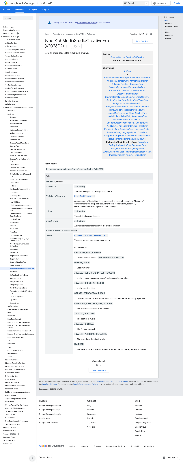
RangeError (109, 135)
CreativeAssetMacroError (121, 87)
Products (56, 34)
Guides (6, 9)
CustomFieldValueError (137, 100)
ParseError (143, 126)
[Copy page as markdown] (75, 46)
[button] (17, 36)
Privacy (50, 457)
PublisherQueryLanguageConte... (135, 129)
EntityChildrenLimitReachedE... (127, 103)
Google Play (140, 431)
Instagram (91, 414)
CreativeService (118, 57)
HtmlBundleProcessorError (122, 110)
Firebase (138, 414)
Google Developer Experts (50, 414)
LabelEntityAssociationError (134, 116)
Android (138, 405)
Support (45, 9)
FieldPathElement (83, 196)
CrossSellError (142, 97)
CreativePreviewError (119, 90)
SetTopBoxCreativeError (120, 145)
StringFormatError (119, 148)
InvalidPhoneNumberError (135, 113)
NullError (123, 126)
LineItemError (141, 122)
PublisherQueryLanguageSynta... (122, 132)
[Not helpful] (151, 34)
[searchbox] (18, 18)
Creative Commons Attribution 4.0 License (112, 381)
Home (47, 34)
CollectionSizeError (121, 84)
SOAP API (46, 3)
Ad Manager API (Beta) (87, 23)
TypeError (129, 155)
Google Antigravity (143, 423)
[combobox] (136, 3)
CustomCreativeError (116, 100)
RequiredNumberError (118, 139)
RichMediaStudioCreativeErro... (91, 235)
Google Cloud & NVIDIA (48, 423)
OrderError (132, 126)
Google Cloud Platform (115, 446)
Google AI (135, 446)
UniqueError (140, 155)
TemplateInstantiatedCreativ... (138, 151)
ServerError (143, 142)
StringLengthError (136, 148)
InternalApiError (115, 113)
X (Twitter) (91, 423)
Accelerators (44, 418)
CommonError (136, 84)
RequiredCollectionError (126, 135)
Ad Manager (27, 3)
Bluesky (90, 410)
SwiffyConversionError (113, 151)
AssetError (145, 77)
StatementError (139, 145)
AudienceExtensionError (118, 81)
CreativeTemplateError (127, 93)
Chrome (138, 410)
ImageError (140, 110)
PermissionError (111, 129)
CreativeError (139, 87)
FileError (145, 106)
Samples (33, 9)
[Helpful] (147, 34)
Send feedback (143, 41)
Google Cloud (140, 427)
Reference (20, 9)
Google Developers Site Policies (85, 384)
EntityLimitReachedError (117, 106)
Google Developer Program (50, 405)
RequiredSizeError (137, 139)
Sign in (177, 3)
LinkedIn (90, 418)
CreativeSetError (137, 90)
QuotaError (142, 132)
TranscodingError (117, 155)
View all (138, 435)
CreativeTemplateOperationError (120, 97)
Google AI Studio (142, 418)
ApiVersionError (132, 77)
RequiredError (144, 135)
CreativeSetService (135, 57)
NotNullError (112, 126)
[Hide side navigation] (32, 458)
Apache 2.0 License (49, 384)
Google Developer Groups (50, 410)
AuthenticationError (139, 81)
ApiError (127, 71)
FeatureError (134, 106)
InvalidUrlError (114, 116)
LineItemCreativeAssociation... (127, 119)
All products (149, 446)
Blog (89, 405)
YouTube (91, 427)
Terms (42, 457)
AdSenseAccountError (114, 77)
